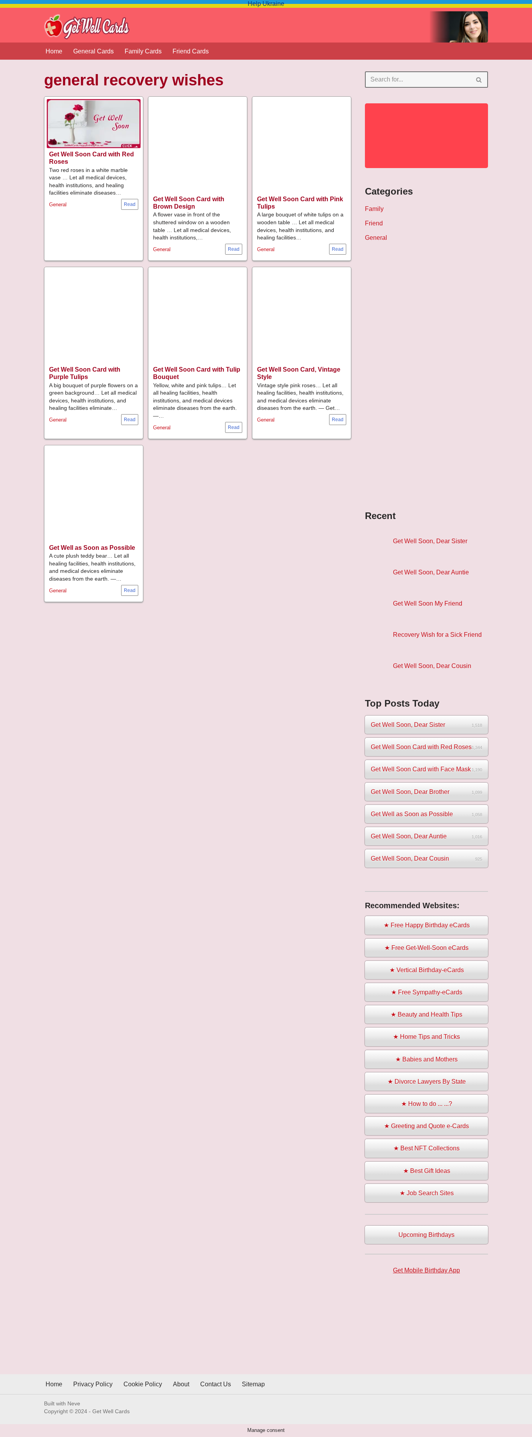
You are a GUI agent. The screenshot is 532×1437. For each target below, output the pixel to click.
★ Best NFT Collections (426, 1148)
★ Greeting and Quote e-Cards (426, 1126)
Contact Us (215, 1384)
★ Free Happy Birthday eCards (427, 925)
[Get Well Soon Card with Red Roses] (94, 123)
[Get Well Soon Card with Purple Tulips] (94, 316)
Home (54, 51)
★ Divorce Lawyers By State (427, 1081)
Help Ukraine (266, 3)
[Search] (479, 79)
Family (374, 209)
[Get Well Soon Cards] (87, 26)
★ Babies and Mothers (426, 1059)
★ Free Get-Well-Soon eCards (426, 947)
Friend (374, 223)
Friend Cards (191, 51)
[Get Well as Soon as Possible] (94, 495)
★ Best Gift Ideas (426, 1171)
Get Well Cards (111, 1411)
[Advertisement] (426, 376)
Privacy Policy (93, 1384)
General (58, 204)
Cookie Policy (142, 1384)
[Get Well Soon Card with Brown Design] (198, 146)
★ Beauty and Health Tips (426, 1014)
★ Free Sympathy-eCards (426, 992)
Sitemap (253, 1384)
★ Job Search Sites (427, 1193)
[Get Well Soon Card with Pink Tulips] (302, 146)
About (181, 1384)
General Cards (93, 51)
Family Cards (143, 51)
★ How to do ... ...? (426, 1103)
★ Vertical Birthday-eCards (426, 970)
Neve (73, 1403)
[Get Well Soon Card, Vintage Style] (302, 316)
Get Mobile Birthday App (426, 1270)
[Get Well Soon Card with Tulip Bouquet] (198, 316)
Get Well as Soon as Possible (92, 547)
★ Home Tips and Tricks (426, 1036)
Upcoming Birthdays (426, 1234)
